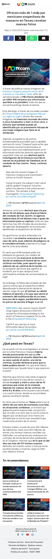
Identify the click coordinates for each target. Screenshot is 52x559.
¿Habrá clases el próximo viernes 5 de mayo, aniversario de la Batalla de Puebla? (38, 517)
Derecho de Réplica (18, 545)
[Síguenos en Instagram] (32, 535)
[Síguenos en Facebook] (18, 535)
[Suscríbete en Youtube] (27, 535)
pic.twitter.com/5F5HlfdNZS (20, 329)
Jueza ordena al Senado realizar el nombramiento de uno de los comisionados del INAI (12, 488)
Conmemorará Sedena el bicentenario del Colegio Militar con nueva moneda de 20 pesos (37, 488)
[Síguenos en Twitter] (22, 535)
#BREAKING (12, 308)
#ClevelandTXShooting (32, 194)
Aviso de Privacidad (34, 542)
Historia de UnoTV (19, 548)
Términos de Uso (16, 542)
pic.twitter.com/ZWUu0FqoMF (21, 196)
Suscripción (34, 548)
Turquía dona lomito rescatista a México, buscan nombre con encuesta (13, 517)
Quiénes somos (35, 545)
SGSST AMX (34, 552)
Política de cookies (19, 552)
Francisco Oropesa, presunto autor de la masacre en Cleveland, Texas (23, 92)
